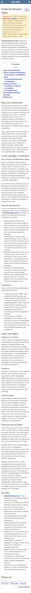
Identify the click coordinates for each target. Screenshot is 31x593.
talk (8, 18)
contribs (13, 18)
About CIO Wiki (14, 583)
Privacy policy (4, 583)
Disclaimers (23, 583)
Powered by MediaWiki (24, 587)
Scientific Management (11, 213)
